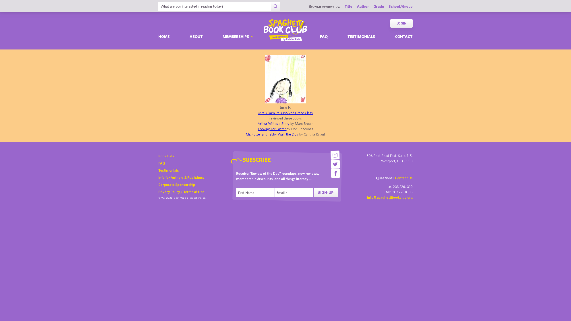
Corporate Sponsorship (176, 185)
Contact (404, 36)
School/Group (401, 6)
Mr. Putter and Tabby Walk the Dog (272, 134)
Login (401, 23)
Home (164, 36)
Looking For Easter (272, 129)
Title (348, 6)
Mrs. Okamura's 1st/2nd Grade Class (285, 113)
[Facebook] (335, 173)
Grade (378, 6)
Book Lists (166, 156)
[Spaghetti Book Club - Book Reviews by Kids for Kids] (285, 30)
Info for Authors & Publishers (181, 177)
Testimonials (361, 36)
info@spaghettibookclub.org (390, 197)
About (196, 36)
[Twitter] (335, 164)
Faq (324, 36)
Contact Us (404, 178)
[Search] (275, 6)
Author (363, 6)
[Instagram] (334, 155)
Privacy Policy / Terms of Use (181, 192)
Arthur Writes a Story (274, 123)
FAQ (161, 163)
